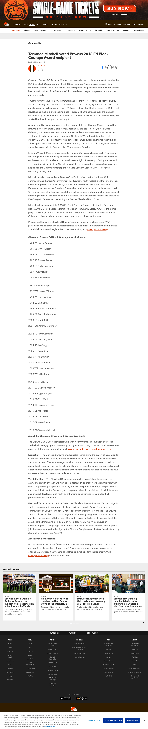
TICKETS (52, 640)
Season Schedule (79, 644)
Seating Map (52, 666)
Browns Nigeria (134, 653)
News (30, 644)
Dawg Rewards (108, 672)
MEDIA (30, 640)
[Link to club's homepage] (6, 24)
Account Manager (52, 653)
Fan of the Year (108, 653)
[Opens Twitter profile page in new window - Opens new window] (42, 69)
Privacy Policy (49, 726)
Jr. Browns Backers (108, 664)
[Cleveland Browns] (74, 709)
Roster (10, 644)
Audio (30, 655)
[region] (74, 720)
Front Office (9, 672)
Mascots (108, 657)
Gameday (108, 649)
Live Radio (30, 659)
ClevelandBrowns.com (45, 66)
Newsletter (134, 661)
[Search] (106, 24)
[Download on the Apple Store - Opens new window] (65, 699)
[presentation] (144, 623)
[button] (70, 623)
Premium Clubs (52, 662)
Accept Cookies (132, 720)
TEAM (10, 640)
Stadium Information (134, 672)
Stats (9, 664)
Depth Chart (10, 651)
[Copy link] (116, 67)
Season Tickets (52, 649)
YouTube (30, 676)
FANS (108, 640)
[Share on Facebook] (102, 68)
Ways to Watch (30, 672)
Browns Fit (134, 649)
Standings (10, 668)
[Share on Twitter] (107, 68)
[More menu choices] (71, 24)
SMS (134, 664)
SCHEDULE (79, 640)
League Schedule (80, 657)
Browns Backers (109, 661)
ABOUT (135, 640)
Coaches (9, 647)
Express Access (52, 674)
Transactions (10, 661)
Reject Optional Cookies (113, 720)
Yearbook (10, 680)
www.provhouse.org (97, 229)
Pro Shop (135, 657)
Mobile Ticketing (53, 670)
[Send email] (112, 68)
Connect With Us (135, 668)
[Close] (144, 720)
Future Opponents (79, 653)
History (10, 676)
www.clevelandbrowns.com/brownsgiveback (90, 449)
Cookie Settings (94, 720)
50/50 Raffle (108, 676)
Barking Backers (109, 668)
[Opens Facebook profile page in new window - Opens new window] (39, 69)
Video (30, 647)
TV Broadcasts (30, 668)
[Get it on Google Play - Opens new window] (81, 699)
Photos (30, 651)
